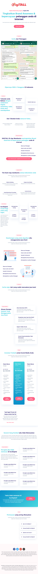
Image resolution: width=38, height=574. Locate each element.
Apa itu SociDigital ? (27, 524)
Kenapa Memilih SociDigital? (29, 528)
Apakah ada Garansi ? (27, 532)
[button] (19, 36)
